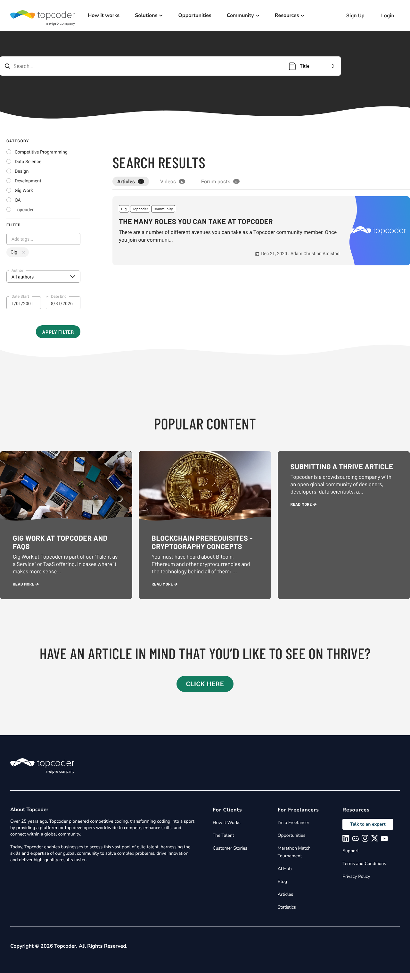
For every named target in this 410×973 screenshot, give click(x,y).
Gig (124, 209)
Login (387, 15)
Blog (282, 881)
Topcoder (140, 209)
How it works (103, 15)
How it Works (226, 822)
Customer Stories (230, 848)
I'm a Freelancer (293, 822)
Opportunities (194, 15)
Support (350, 851)
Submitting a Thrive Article (342, 466)
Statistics (287, 907)
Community (163, 209)
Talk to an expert (367, 824)
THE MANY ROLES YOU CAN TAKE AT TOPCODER (196, 221)
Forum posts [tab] (219, 181)
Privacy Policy (356, 876)
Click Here (205, 683)
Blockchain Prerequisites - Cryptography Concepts (202, 542)
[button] (261, 230)
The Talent (223, 835)
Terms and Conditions (364, 864)
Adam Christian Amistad (315, 254)
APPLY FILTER (58, 332)
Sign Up (355, 15)
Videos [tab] (171, 181)
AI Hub (285, 869)
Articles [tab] (129, 181)
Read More (24, 584)
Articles (285, 894)
